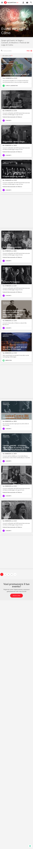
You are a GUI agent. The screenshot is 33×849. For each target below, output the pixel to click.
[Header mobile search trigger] (31, 2)
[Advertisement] (16, 211)
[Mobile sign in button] (23, 2)
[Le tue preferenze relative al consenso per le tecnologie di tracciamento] (30, 846)
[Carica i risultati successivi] (12, 55)
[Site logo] (11, 2)
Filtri (28, 51)
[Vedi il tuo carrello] (27, 2)
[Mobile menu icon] (2, 2)
